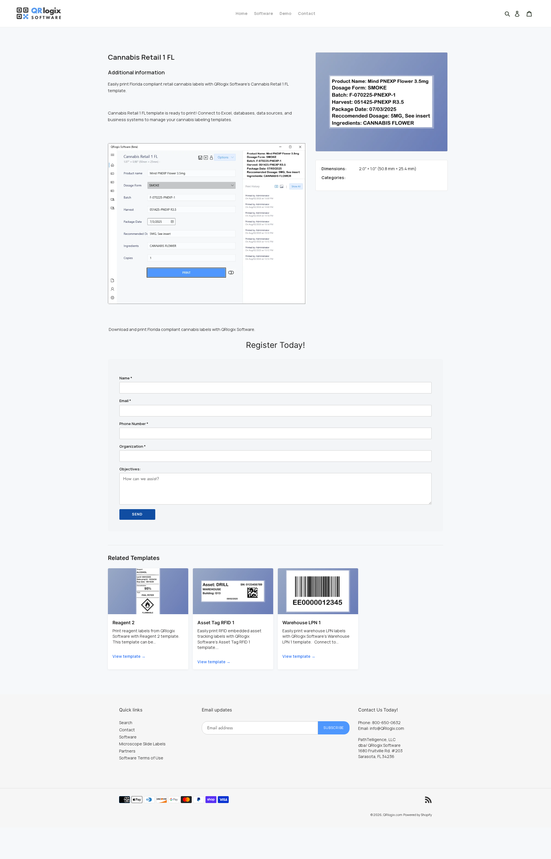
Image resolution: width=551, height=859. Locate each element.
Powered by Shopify (417, 815)
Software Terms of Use (141, 758)
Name (125, 378)
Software (128, 737)
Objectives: (130, 469)
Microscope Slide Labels (142, 743)
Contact (127, 729)
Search (125, 722)
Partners (127, 751)
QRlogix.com (392, 815)
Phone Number (133, 423)
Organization (132, 446)
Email (125, 400)
